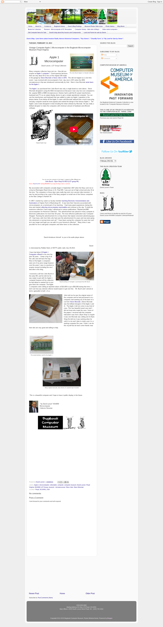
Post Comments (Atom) (45, 597)
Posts (105, 55)
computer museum (70, 485)
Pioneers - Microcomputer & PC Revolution (58, 29)
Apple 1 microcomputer (41, 485)
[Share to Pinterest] (68, 482)
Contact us (47, 26)
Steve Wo (44, 78)
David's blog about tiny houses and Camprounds (65, 32)
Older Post (90, 593)
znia (48, 78)
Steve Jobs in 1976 (60, 78)
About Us (38, 26)
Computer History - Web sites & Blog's (87, 29)
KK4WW (37, 487)
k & (51, 78)
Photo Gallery (110, 26)
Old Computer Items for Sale (37, 32)
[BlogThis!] (61, 482)
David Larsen (81, 485)
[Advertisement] (62, 574)
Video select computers (109, 29)
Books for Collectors (34, 29)
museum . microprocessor (57, 487)
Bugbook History (59, 26)
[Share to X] (63, 482)
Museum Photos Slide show (94, 26)
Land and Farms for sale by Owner (95, 32)
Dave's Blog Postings (75, 26)
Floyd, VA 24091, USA (42, 489)
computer (60, 485)
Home (30, 26)
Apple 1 (34, 89)
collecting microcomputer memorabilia (53, 207)
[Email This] (59, 482)
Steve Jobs (69, 487)
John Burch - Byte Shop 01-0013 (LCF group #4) (62, 181)
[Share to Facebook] (65, 482)
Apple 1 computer (43, 73)
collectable (53, 485)
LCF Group (44, 487)
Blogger (109, 618)
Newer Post (34, 593)
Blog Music (121, 26)
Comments (106, 58)
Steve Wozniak (75, 302)
